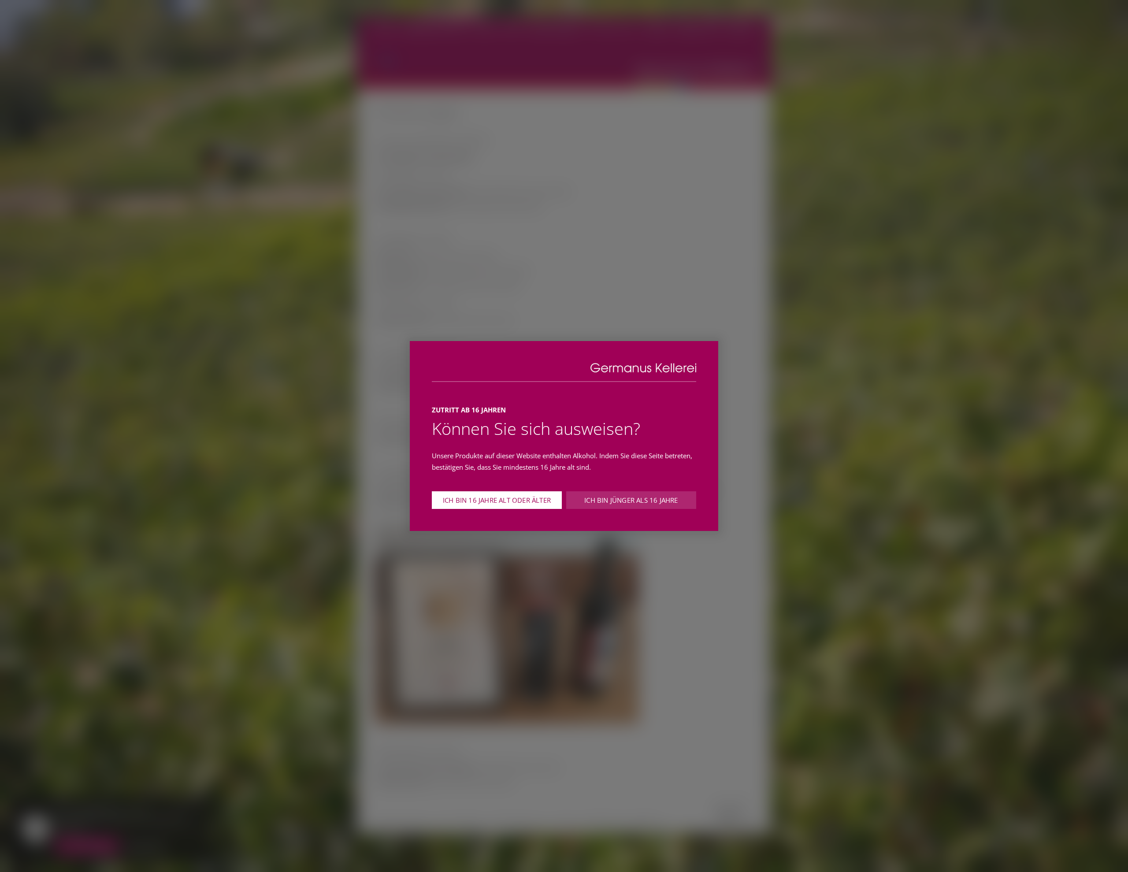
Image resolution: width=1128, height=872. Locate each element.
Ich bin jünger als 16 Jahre (631, 500)
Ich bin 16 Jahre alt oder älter (497, 500)
